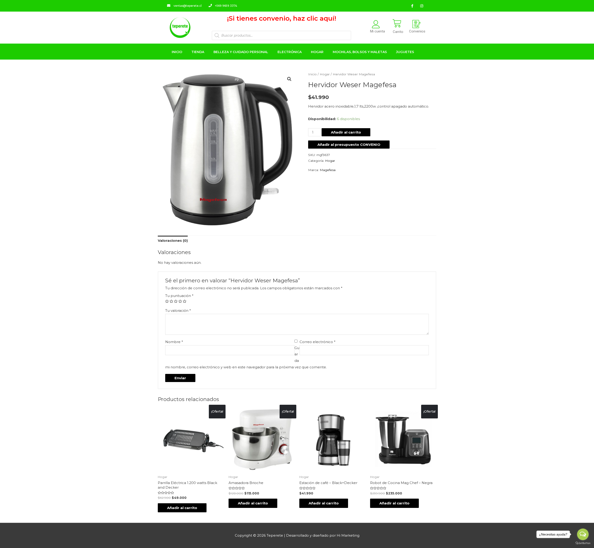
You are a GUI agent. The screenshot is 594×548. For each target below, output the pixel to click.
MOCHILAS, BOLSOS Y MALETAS (360, 52)
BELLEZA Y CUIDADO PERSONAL (240, 52)
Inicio (312, 74)
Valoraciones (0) (173, 240)
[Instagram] (421, 5)
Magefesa (328, 170)
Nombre (174, 342)
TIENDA (197, 52)
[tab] (173, 241)
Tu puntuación (179, 295)
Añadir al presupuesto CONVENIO (348, 144)
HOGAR (317, 52)
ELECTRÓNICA (290, 52)
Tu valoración (178, 310)
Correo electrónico (318, 342)
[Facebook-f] (412, 5)
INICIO (177, 52)
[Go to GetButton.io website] (582, 543)
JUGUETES (405, 52)
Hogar (325, 74)
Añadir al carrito (346, 132)
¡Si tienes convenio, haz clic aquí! (281, 18)
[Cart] (397, 23)
